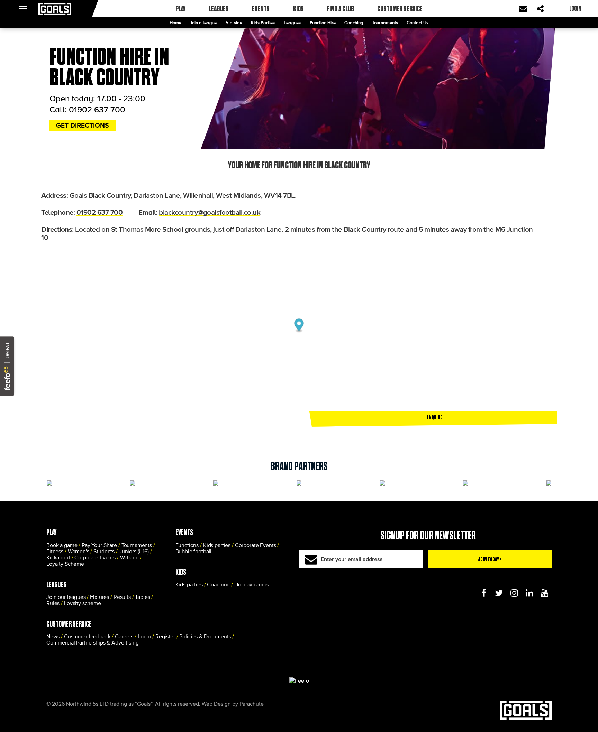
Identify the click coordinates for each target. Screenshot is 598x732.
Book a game (61, 545)
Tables (142, 596)
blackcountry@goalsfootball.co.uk (209, 212)
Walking (129, 557)
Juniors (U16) (134, 551)
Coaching (353, 22)
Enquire (434, 417)
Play (180, 8)
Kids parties (216, 545)
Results (122, 596)
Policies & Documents (205, 636)
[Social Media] (484, 593)
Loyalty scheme (82, 603)
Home (175, 22)
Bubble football (193, 551)
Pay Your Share (99, 545)
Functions (187, 545)
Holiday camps (251, 584)
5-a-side (234, 22)
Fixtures (99, 596)
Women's (78, 551)
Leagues (292, 22)
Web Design (216, 704)
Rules (53, 603)
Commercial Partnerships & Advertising (92, 642)
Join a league (203, 22)
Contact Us (417, 22)
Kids (298, 8)
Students (104, 551)
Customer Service (400, 8)
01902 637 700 (97, 109)
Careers (124, 636)
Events (261, 8)
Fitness (54, 551)
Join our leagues (66, 596)
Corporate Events (95, 557)
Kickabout (58, 557)
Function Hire (323, 22)
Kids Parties (263, 22)
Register (165, 636)
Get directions (82, 125)
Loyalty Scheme (65, 563)
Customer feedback (87, 636)
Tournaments (385, 22)
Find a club (340, 8)
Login (144, 636)
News (53, 636)
